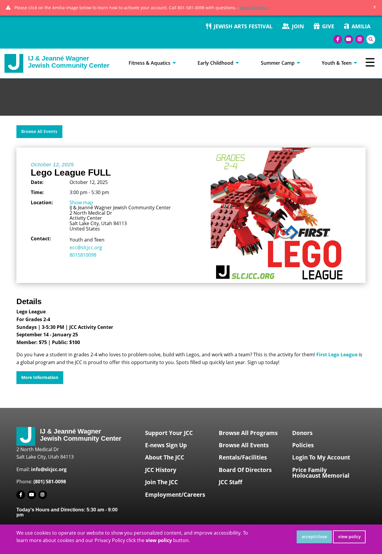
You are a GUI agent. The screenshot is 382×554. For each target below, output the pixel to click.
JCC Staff (230, 482)
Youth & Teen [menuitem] (337, 63)
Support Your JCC (169, 433)
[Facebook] (337, 39)
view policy (349, 536)
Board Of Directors (245, 470)
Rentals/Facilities (243, 457)
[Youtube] (348, 39)
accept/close (314, 536)
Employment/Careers (175, 495)
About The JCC (164, 457)
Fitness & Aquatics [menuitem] (149, 63)
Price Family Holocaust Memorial (320, 472)
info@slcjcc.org (49, 469)
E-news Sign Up (166, 445)
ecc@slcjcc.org (86, 247)
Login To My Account (321, 457)
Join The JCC (161, 482)
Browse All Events (39, 131)
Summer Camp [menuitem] (278, 63)
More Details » (254, 7)
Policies (303, 445)
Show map (81, 202)
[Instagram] (359, 39)
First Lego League (337, 354)
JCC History (160, 470)
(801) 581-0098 (49, 481)
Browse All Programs (248, 433)
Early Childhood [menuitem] (215, 63)
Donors (302, 433)
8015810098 (83, 255)
